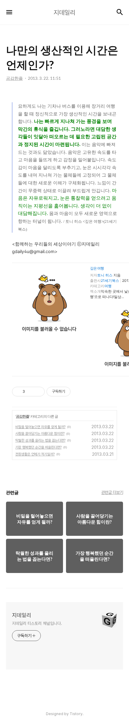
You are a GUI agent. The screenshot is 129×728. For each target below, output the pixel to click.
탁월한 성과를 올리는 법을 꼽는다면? (40, 440)
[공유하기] (30, 391)
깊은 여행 (97, 268)
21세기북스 (110, 280)
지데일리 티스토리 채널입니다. (37, 623)
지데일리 (21, 615)
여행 (108, 286)
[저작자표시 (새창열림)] (73, 391)
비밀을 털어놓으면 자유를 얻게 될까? (40, 427)
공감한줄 (22, 416)
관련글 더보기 (112, 492)
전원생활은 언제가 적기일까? (35, 454)
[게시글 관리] (38, 391)
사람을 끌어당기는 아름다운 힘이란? (39, 433)
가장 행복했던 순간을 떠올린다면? (38, 447)
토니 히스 (104, 275)
